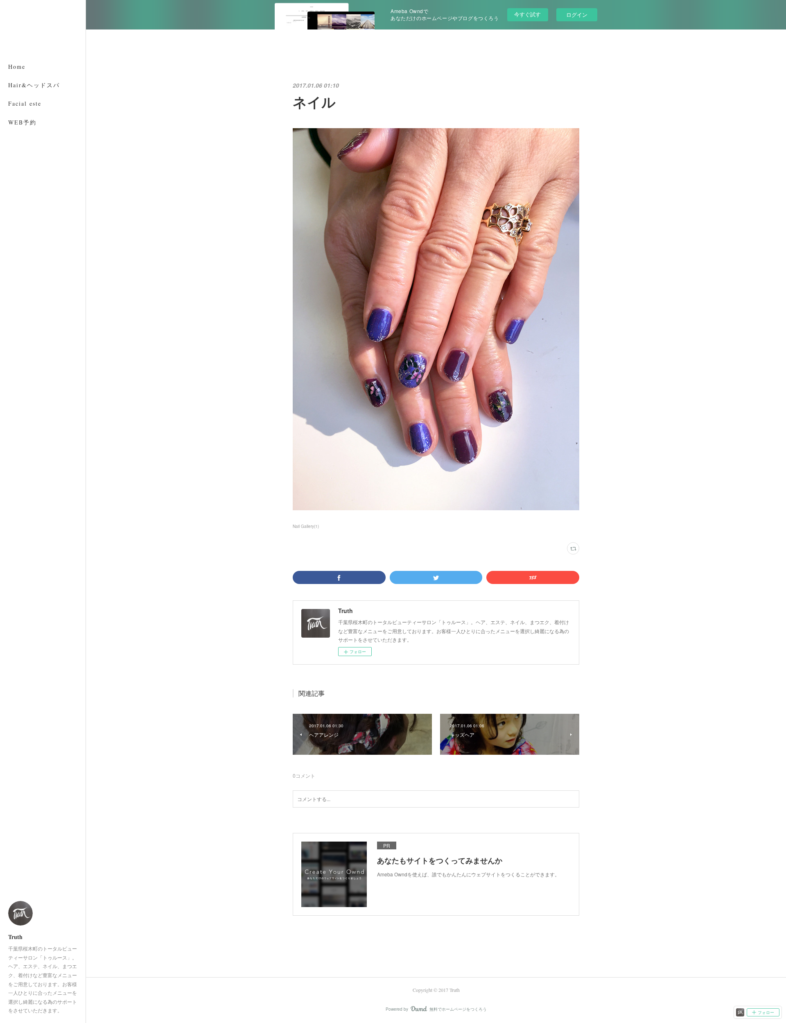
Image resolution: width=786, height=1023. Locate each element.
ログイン (576, 14)
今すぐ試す (527, 14)
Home (16, 66)
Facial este (24, 103)
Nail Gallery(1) (306, 526)
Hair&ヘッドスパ (34, 85)
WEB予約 (22, 122)
